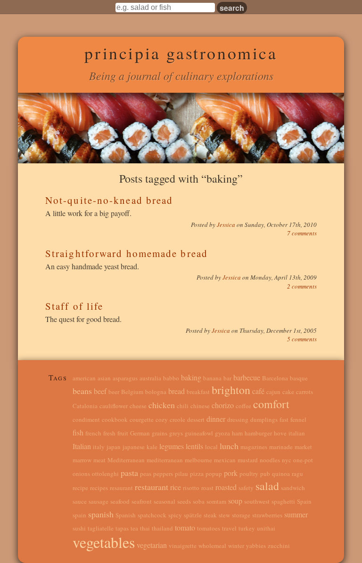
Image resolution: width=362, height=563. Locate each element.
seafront (142, 501)
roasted (226, 487)
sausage (98, 501)
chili (183, 406)
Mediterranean (126, 460)
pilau (181, 473)
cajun (273, 391)
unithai (266, 528)
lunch (229, 445)
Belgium (132, 391)
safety (246, 487)
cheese (138, 406)
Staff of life (74, 306)
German (140, 433)
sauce (80, 501)
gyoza (222, 433)
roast (207, 487)
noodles (270, 460)
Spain (304, 501)
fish (78, 432)
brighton (231, 389)
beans (82, 390)
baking (191, 377)
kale (152, 446)
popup (214, 473)
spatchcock (152, 515)
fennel (298, 419)
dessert (196, 419)
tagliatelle (101, 528)
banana (212, 378)
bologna (155, 391)
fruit (122, 433)
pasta (129, 472)
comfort (271, 403)
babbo (171, 378)
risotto (191, 487)
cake (288, 391)
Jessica (227, 224)
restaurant (151, 486)
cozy (162, 419)
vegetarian (152, 545)
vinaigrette (183, 545)
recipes (99, 487)
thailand (162, 528)
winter (236, 545)
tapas (122, 528)
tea (134, 528)
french (93, 433)
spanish (101, 514)
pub (265, 473)
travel (229, 528)
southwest (257, 501)
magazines (253, 446)
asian (104, 378)
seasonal (164, 501)
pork (231, 473)
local (211, 446)
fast (284, 419)
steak (210, 515)
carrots (304, 391)
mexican (225, 460)
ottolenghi (105, 473)
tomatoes (208, 528)
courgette (142, 419)
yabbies (256, 545)
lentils (194, 446)
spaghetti (283, 501)
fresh (109, 433)
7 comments (302, 233)
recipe (80, 487)
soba (199, 501)
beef (100, 391)
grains (159, 433)
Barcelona (275, 378)
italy (99, 446)
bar (227, 378)
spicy (175, 515)
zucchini (279, 545)
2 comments (302, 286)
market (303, 446)
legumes (171, 446)
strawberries (267, 515)
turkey (247, 528)
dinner (215, 419)
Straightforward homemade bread (126, 253)
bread (176, 391)
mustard (248, 460)
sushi (79, 528)
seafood (120, 501)
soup (235, 501)
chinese (200, 406)
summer (296, 514)
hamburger (258, 433)
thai (145, 528)
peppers (163, 473)
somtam (216, 501)
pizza (197, 473)
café (258, 391)
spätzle (193, 515)
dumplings (264, 419)
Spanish (125, 515)
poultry (248, 473)
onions (81, 473)
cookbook (115, 419)
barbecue (246, 377)
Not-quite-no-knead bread (109, 200)
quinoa (281, 473)
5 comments (302, 339)
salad (267, 485)
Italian (82, 446)
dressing (237, 419)
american (84, 378)
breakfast (198, 391)
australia (150, 378)
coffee (243, 406)
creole (177, 419)
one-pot (303, 460)
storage (241, 515)
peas (145, 473)
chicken (161, 404)
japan (114, 446)
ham (237, 433)
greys (176, 433)
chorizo (223, 405)
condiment (86, 419)
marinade (281, 446)
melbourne (198, 460)
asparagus (125, 378)
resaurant (121, 487)
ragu (297, 473)
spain (79, 515)
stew (224, 515)
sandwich (293, 487)
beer (113, 391)
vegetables (104, 542)
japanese (134, 446)
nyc (286, 460)
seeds (184, 501)
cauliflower (113, 406)
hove (280, 433)
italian (296, 433)
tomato (185, 527)
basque (299, 378)
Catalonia (85, 406)
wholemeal (212, 545)
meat (99, 460)
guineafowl (199, 433)
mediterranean (165, 460)
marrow (82, 460)
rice (175, 487)
